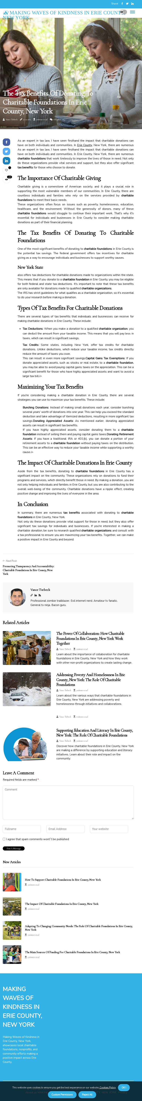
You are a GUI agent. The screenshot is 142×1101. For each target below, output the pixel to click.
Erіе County (84, 145)
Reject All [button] (87, 1094)
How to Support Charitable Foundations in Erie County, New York (63, 880)
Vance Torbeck (12, 119)
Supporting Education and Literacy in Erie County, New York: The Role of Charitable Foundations (94, 733)
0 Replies (57, 119)
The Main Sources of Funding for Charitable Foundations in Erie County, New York (72, 952)
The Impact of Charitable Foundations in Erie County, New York (62, 904)
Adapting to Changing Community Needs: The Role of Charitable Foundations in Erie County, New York (79, 928)
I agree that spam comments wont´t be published (37, 839)
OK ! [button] (124, 1087)
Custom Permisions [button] (62, 1094)
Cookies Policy (107, 1087)
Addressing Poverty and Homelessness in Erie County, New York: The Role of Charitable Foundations (90, 679)
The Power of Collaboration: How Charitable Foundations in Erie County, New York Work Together (90, 638)
